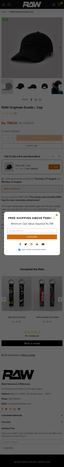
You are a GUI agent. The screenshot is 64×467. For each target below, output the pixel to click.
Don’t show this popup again (34, 249)
